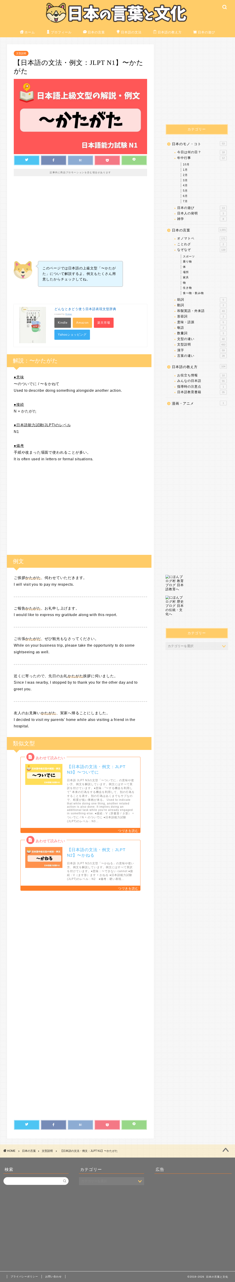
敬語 (200, 327)
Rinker (68, 314)
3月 (185, 180)
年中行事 (201, 158)
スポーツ (189, 256)
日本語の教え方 (170, 32)
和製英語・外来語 (201, 311)
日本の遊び (206, 32)
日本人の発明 (200, 213)
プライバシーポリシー (24, 1276)
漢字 (201, 350)
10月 (186, 164)
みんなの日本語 (201, 381)
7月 (185, 201)
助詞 (200, 299)
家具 (186, 277)
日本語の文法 (131, 32)
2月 (185, 175)
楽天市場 (103, 322)
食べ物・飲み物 (193, 293)
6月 (185, 196)
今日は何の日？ (201, 152)
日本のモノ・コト (198, 144)
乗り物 (187, 261)
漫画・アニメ (198, 403)
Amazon (82, 322)
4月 (185, 185)
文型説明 (21, 53)
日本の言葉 (96, 32)
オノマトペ (201, 238)
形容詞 (200, 316)
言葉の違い (201, 355)
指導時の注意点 (200, 386)
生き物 (187, 287)
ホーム (30, 32)
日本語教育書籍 (201, 392)
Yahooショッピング (72, 334)
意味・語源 (200, 322)
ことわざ (200, 244)
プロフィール (61, 32)
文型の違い (201, 339)
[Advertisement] (80, 222)
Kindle (62, 322)
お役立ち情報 (201, 375)
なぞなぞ (201, 249)
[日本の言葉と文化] (117, 23)
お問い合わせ (53, 1276)
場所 (186, 272)
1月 (185, 169)
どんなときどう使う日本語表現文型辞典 (85, 309)
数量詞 (200, 333)
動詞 (200, 305)
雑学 (200, 219)
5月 (185, 190)
